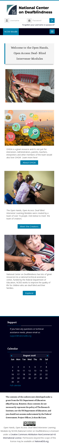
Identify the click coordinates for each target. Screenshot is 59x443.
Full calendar (15, 385)
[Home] (29, 9)
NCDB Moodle (10, 31)
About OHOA (29, 162)
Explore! (29, 293)
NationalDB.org (41, 441)
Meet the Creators (29, 226)
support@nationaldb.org (20, 335)
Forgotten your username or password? (38, 25)
